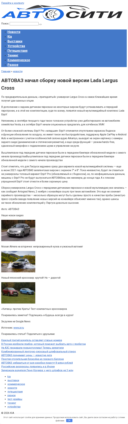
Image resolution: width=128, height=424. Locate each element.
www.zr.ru (18, 327)
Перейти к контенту (12, 3)
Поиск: (5, 23)
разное (11, 395)
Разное (12, 65)
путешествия (15, 391)
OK (69, 420)
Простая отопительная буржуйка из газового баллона (32, 359)
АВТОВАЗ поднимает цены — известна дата (26, 355)
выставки (13, 380)
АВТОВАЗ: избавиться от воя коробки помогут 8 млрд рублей (37, 362)
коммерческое (16, 384)
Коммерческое (18, 60)
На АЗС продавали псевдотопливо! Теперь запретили (32, 347)
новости (12, 387)
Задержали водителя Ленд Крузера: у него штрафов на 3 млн (37, 370)
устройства (13, 406)
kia (9, 376)
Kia (9, 36)
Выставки (14, 41)
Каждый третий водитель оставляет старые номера (31, 340)
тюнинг (11, 402)
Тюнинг (12, 55)
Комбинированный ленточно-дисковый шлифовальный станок (38, 351)
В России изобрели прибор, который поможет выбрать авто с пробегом (43, 344)
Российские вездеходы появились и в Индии (28, 366)
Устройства (16, 46)
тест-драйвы (14, 399)
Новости (13, 32)
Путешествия (17, 50)
